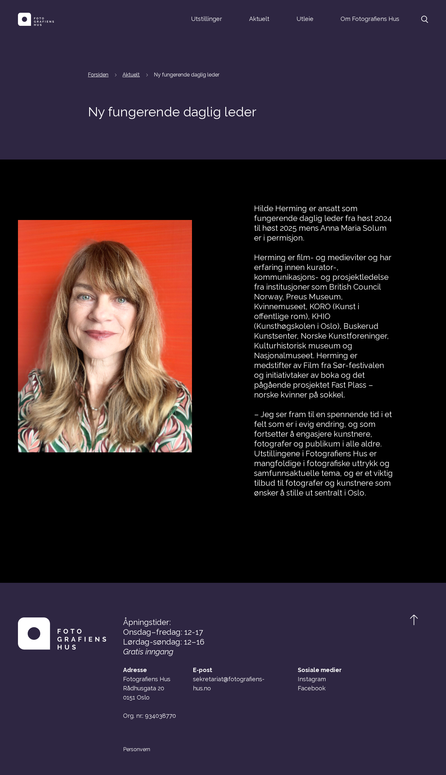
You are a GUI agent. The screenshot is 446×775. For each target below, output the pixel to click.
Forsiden (98, 75)
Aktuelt (259, 18)
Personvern (136, 749)
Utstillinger (206, 18)
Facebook (312, 688)
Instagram (312, 679)
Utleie (304, 18)
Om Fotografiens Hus (370, 18)
